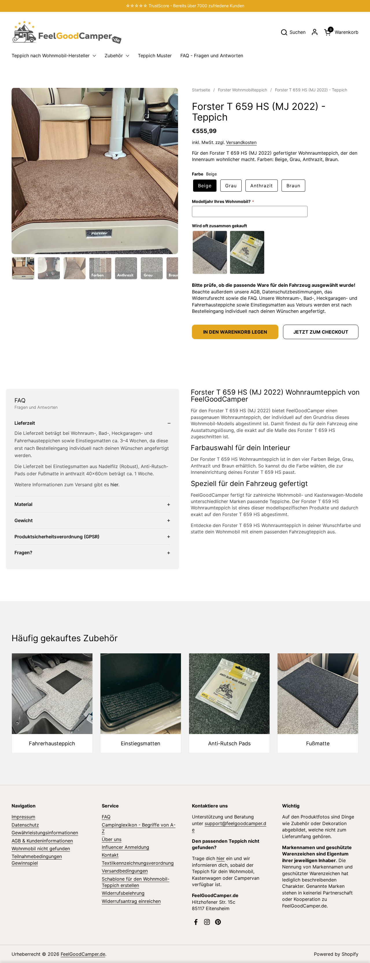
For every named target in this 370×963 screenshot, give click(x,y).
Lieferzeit (24, 423)
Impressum (23, 817)
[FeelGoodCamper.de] (66, 32)
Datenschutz (25, 825)
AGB (255, 292)
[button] (293, 32)
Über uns (111, 839)
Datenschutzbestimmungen (292, 292)
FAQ (252, 298)
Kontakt (110, 855)
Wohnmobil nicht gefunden (41, 848)
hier (114, 484)
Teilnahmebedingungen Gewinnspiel (37, 859)
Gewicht (23, 520)
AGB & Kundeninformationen (42, 841)
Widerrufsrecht (208, 298)
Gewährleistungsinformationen (45, 833)
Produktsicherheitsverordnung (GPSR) (56, 536)
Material (23, 504)
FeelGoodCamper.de (83, 954)
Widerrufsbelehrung (123, 893)
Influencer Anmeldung (125, 847)
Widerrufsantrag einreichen (131, 901)
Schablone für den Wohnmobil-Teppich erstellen (135, 882)
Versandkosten (241, 142)
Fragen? (23, 552)
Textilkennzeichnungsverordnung (138, 863)
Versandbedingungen (125, 871)
